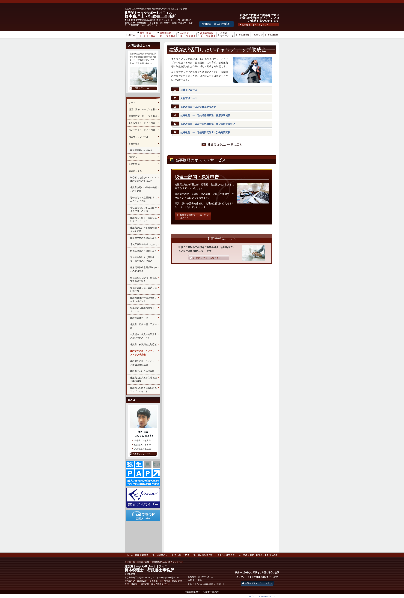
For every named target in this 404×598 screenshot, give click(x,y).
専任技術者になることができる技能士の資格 (143, 209)
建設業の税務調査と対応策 (143, 344)
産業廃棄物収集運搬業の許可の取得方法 (143, 269)
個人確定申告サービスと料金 (208, 34)
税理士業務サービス (145, 555)
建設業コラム (135, 170)
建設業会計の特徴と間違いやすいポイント (143, 299)
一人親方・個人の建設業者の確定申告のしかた (143, 336)
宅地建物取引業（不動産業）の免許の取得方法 (142, 259)
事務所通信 (272, 34)
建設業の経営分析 (139, 318)
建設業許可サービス (166, 555)
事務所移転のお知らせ (141, 150)
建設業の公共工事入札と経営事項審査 (143, 379)
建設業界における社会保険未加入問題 (143, 229)
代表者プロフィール (227, 34)
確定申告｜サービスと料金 (142, 130)
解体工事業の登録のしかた (143, 251)
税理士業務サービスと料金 (147, 34)
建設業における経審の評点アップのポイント (143, 389)
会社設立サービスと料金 (188, 34)
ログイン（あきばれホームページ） (264, 596)
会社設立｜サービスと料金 (142, 123)
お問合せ (258, 34)
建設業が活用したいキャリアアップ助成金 (143, 353)
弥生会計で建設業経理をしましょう (143, 309)
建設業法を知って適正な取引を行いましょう (143, 219)
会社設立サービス (187, 555)
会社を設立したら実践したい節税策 (143, 289)
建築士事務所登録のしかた (143, 237)
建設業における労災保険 (142, 371)
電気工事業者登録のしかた (143, 244)
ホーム (131, 34)
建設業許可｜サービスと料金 (143, 116)
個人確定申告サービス (209, 555)
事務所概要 (243, 34)
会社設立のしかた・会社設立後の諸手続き (143, 279)
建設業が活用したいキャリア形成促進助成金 (143, 363)
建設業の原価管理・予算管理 (143, 326)
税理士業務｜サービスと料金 (143, 109)
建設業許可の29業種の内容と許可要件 (143, 189)
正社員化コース (189, 89)
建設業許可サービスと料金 (167, 34)
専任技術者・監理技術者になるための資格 (143, 199)
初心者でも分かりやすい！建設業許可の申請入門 (143, 179)
